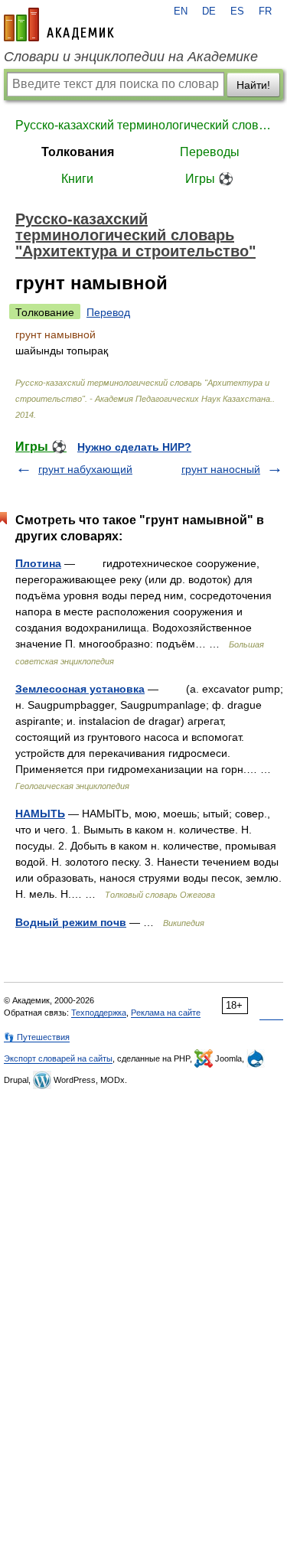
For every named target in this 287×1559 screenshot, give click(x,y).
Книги (77, 178)
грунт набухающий (85, 469)
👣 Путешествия (37, 1037)
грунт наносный (220, 469)
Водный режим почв (70, 922)
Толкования (77, 151)
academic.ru (59, 24)
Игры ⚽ (209, 178)
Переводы (210, 151)
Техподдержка (98, 1012)
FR (265, 11)
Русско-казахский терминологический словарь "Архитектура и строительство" (143, 125)
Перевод (108, 312)
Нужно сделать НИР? (134, 447)
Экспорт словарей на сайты (58, 1058)
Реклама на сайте (166, 1012)
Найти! (253, 85)
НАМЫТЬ (40, 813)
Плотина (38, 563)
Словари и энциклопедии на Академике (131, 56)
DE (209, 11)
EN (181, 11)
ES (237, 11)
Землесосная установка (80, 689)
